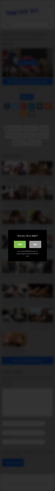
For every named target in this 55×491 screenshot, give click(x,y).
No (35, 244)
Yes (20, 244)
